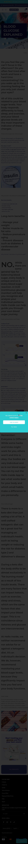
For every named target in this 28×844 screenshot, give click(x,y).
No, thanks (14, 427)
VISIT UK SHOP (14, 422)
